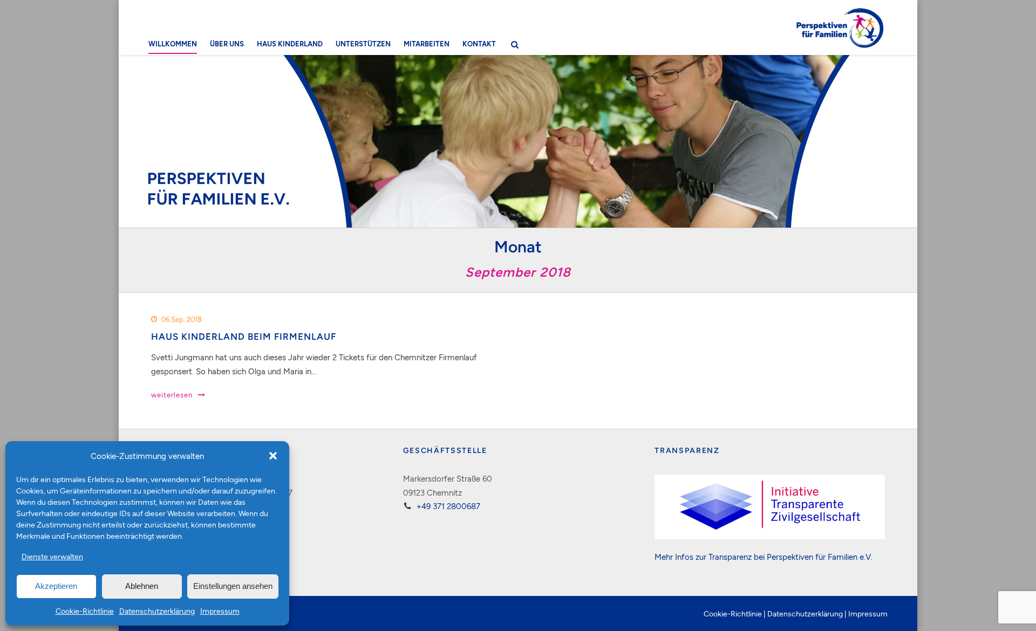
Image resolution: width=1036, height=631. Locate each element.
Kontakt (479, 43)
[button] (273, 455)
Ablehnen (141, 586)
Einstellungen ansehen (232, 586)
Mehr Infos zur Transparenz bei (711, 556)
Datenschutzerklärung (157, 610)
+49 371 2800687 (448, 506)
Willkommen (172, 43)
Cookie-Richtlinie (85, 610)
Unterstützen (363, 43)
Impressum (220, 610)
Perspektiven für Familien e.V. (820, 556)
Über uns (227, 43)
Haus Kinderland (290, 43)
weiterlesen (172, 394)
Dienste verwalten (52, 556)
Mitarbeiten (426, 43)
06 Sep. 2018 (181, 319)
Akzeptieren (56, 586)
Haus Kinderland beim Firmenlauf (243, 336)
